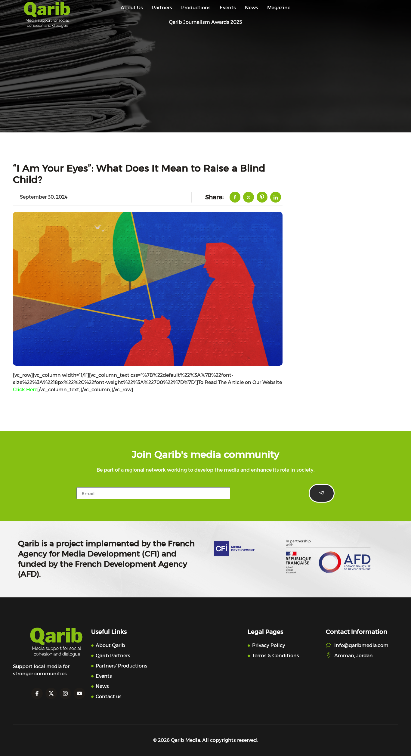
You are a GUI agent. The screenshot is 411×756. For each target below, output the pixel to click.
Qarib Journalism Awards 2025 (205, 22)
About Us (132, 8)
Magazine (278, 8)
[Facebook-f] (37, 693)
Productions (196, 8)
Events (228, 8)
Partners (162, 8)
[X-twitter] (51, 693)
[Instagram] (65, 693)
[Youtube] (79, 693)
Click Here (25, 389)
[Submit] (322, 493)
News (251, 8)
